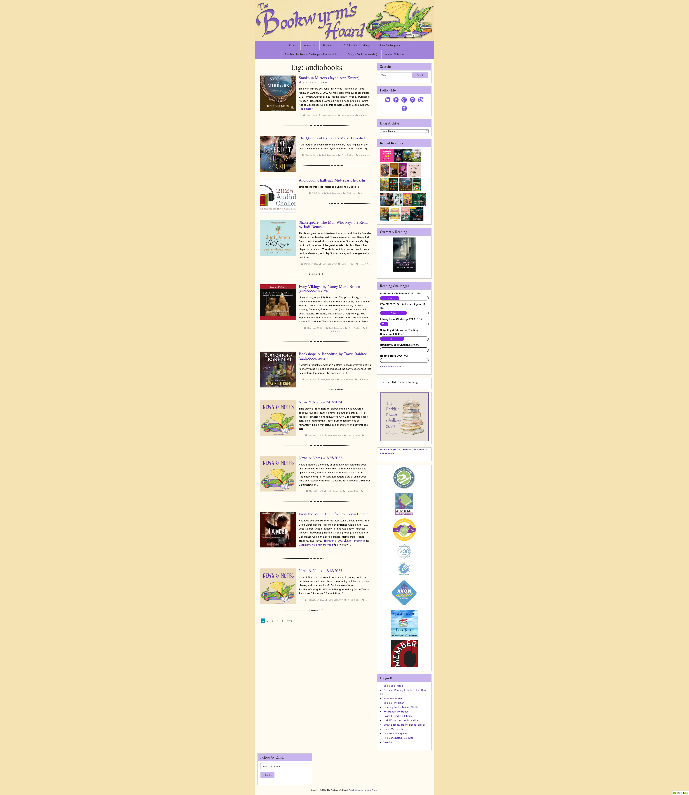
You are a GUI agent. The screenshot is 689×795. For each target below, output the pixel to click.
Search (420, 75)
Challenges (351, 193)
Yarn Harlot (389, 742)
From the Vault (324, 544)
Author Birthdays (394, 54)
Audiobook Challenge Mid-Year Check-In (332, 180)
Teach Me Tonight (393, 729)
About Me (309, 45)
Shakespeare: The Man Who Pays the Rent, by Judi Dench (333, 224)
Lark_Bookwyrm (329, 115)
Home (292, 45)
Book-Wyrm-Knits (393, 698)
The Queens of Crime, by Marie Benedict (332, 137)
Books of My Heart (393, 702)
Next (289, 620)
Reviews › (328, 45)
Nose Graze (372, 790)
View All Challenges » (392, 366)
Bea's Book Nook (393, 685)
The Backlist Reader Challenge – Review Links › (312, 54)
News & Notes (354, 435)
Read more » (306, 108)
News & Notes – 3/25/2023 (320, 457)
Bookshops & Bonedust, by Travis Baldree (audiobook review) (333, 356)
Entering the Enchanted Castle (400, 707)
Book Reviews (347, 115)
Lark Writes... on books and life (401, 720)
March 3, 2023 (335, 540)
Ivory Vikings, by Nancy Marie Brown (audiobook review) (329, 288)
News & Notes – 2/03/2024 (320, 401)
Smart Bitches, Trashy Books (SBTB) (404, 724)
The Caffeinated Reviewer (398, 737)
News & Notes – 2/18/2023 (320, 570)
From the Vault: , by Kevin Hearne (333, 513)
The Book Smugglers (395, 733)
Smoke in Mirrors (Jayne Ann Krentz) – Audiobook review (330, 79)
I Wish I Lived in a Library (397, 715)
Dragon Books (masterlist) (362, 54)
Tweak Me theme (356, 790)
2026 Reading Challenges (357, 45)
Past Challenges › (390, 45)
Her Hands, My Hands (396, 711)
